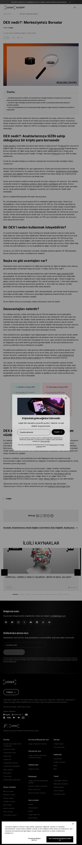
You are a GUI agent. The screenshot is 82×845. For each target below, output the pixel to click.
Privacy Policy (53, 445)
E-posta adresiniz (26, 432)
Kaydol (57, 432)
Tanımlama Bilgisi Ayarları (34, 839)
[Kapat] (73, 823)
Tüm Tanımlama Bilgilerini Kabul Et (59, 839)
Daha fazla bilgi (45, 441)
